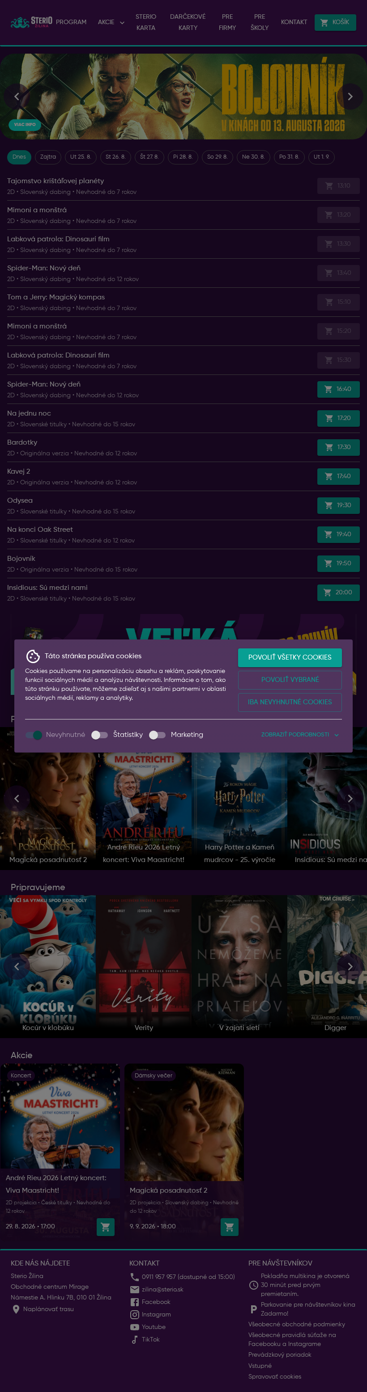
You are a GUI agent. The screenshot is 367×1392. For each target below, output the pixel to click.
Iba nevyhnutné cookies (290, 702)
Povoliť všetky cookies (290, 657)
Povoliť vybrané (290, 680)
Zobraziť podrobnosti (295, 735)
